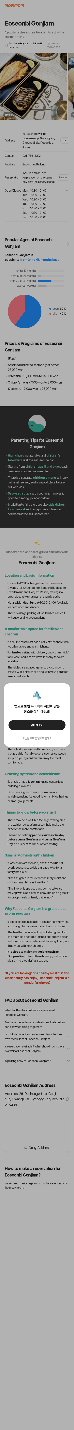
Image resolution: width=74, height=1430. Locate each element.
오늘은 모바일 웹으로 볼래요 (37, 738)
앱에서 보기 (37, 725)
